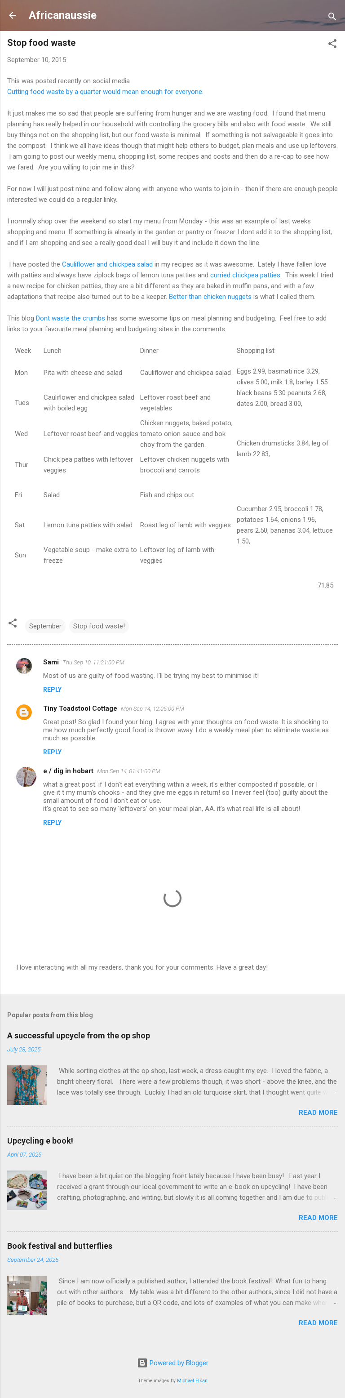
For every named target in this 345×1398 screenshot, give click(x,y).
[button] (332, 45)
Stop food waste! (99, 626)
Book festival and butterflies (59, 1246)
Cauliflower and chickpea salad (107, 264)
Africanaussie (63, 15)
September (45, 626)
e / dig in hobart (68, 771)
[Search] (332, 18)
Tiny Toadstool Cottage (80, 708)
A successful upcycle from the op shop (78, 1035)
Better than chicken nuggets (210, 297)
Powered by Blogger (178, 1363)
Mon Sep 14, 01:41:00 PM (128, 771)
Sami (51, 662)
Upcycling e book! (40, 1140)
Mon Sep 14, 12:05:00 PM (152, 708)
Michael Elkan (192, 1381)
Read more (318, 1113)
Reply (52, 689)
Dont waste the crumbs (70, 318)
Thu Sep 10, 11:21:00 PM (93, 662)
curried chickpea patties (245, 275)
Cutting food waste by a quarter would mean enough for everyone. (105, 92)
